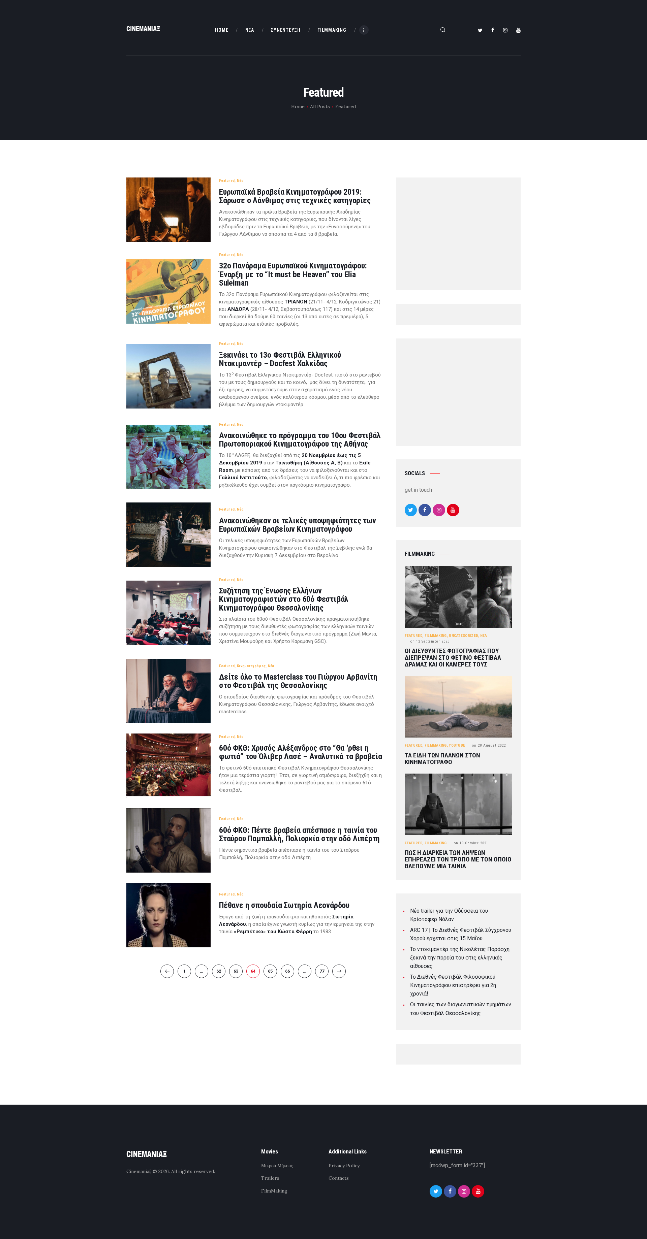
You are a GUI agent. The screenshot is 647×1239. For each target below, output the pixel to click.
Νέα (240, 180)
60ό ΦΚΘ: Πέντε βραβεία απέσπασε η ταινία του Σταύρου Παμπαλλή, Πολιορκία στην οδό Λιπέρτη (299, 834)
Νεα (483, 635)
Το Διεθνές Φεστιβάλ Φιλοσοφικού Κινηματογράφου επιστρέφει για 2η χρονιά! (453, 985)
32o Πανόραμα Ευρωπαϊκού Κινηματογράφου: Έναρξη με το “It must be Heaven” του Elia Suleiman (293, 274)
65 (272, 971)
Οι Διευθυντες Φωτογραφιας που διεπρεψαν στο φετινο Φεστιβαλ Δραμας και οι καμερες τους (453, 658)
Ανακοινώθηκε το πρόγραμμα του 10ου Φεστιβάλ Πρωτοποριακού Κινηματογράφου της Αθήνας (299, 439)
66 (289, 971)
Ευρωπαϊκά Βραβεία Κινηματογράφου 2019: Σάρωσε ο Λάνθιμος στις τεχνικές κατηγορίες (295, 196)
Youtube (457, 745)
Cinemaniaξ (138, 1171)
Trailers (270, 1178)
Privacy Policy (344, 1166)
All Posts (320, 106)
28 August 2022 (489, 745)
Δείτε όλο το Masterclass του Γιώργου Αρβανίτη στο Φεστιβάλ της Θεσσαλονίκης (298, 681)
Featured (227, 180)
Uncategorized (463, 635)
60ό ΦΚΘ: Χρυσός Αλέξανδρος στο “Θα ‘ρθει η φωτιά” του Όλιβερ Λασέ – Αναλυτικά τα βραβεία (300, 752)
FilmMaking (436, 635)
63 (238, 971)
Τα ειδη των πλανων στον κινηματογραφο (442, 758)
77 (324, 971)
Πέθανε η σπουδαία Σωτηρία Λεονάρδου (284, 905)
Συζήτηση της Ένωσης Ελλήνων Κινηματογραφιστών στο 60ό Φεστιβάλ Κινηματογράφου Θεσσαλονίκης (283, 599)
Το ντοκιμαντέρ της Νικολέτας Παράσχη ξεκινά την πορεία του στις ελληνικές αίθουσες (460, 957)
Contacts (339, 1178)
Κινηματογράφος (251, 666)
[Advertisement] (458, 235)
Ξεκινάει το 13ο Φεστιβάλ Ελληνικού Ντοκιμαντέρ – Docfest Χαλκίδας (280, 359)
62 (220, 971)
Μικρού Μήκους (277, 1166)
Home (298, 106)
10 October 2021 (471, 843)
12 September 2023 (430, 641)
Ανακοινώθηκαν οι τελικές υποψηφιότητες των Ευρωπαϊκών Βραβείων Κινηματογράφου (297, 525)
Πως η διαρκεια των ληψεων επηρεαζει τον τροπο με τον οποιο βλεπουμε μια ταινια (458, 859)
